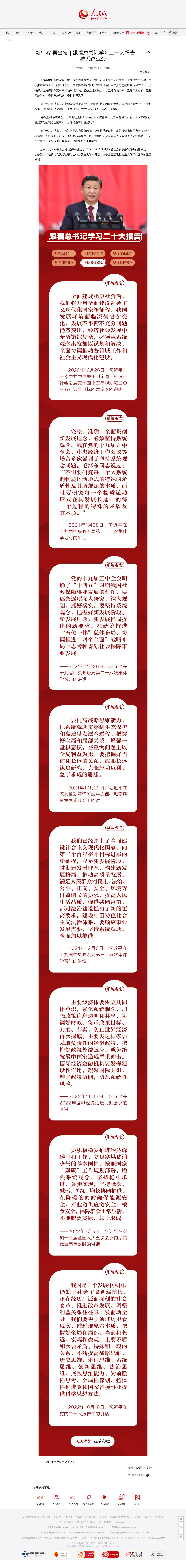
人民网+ (56, 1504)
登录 (175, 32)
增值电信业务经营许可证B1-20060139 (89, 1533)
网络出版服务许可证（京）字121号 (108, 1538)
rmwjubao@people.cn (130, 1527)
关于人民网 (45, 1517)
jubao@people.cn (119, 1522)
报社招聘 (57, 1517)
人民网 (9, 40)
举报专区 (91, 32)
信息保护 (148, 1517)
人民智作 (137, 1504)
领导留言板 (88, 1504)
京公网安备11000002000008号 (153, 1538)
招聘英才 (68, 1517)
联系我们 (159, 1517)
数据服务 (114, 1517)
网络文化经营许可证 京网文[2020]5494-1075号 (73, 1538)
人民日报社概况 (30, 1517)
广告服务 (80, 1517)
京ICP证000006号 (132, 1538)
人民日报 (40, 1504)
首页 (8, 32)
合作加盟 (91, 1517)
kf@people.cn (68, 1527)
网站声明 (125, 1517)
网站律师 (136, 1517)
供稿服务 (102, 1517)
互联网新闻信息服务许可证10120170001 (54, 1533)
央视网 (107, 68)
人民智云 (121, 1504)
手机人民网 (72, 1504)
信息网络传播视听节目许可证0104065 (36, 1538)
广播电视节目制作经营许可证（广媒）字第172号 (128, 1533)
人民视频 (104, 1504)
